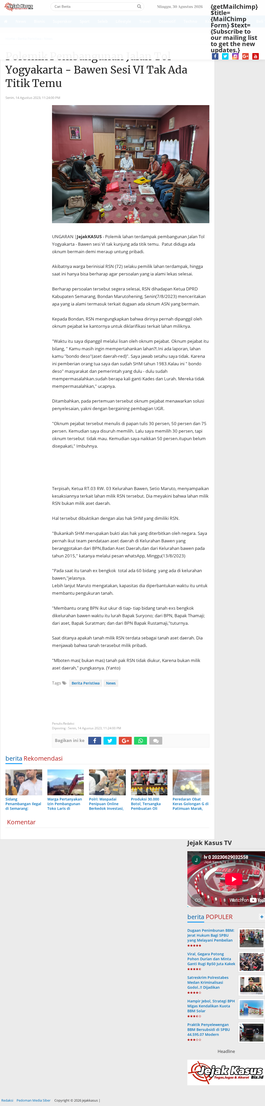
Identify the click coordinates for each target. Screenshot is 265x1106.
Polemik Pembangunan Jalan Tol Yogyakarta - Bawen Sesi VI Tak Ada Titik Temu (96, 70)
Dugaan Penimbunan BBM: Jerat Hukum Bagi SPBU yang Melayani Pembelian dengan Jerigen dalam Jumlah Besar (210, 940)
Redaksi (7, 1100)
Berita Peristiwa (86, 683)
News (111, 683)
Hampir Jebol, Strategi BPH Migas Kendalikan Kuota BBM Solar (211, 1006)
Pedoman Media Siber (33, 1100)
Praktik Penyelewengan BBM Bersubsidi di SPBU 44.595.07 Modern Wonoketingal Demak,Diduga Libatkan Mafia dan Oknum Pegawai (210, 1037)
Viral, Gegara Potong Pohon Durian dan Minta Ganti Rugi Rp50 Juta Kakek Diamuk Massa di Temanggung (211, 963)
